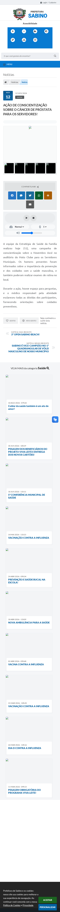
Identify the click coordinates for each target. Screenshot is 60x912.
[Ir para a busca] (18, 46)
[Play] (26, 218)
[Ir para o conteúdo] (44, 40)
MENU (9, 64)
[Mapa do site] (24, 40)
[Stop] (33, 218)
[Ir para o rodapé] (25, 46)
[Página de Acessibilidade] (35, 40)
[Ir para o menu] (11, 46)
